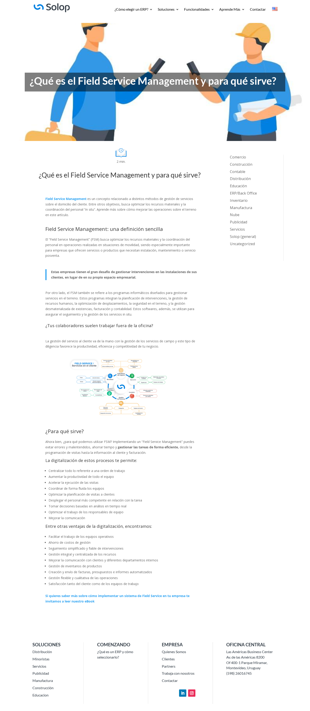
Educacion (40, 695)
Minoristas (40, 659)
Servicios (237, 229)
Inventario (239, 200)
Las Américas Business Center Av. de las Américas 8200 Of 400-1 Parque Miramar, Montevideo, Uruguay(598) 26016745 (249, 662)
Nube (234, 214)
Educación (238, 185)
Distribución (240, 178)
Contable (237, 171)
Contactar (258, 9)
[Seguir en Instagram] (191, 693)
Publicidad (238, 222)
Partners (168, 666)
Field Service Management (65, 199)
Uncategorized (242, 243)
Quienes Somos (174, 651)
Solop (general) (243, 236)
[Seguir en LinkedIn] (182, 693)
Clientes (168, 659)
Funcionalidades (197, 9)
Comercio (238, 157)
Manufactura (241, 207)
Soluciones (166, 9)
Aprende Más (229, 9)
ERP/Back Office (243, 193)
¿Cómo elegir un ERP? (131, 9)
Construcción (241, 164)
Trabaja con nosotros (178, 673)
